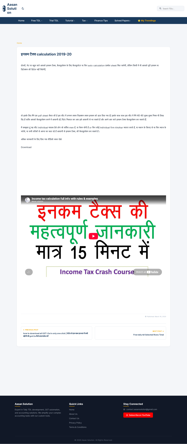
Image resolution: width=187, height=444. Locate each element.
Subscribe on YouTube (139, 415)
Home (21, 20)
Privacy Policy (75, 423)
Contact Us (74, 418)
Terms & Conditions (77, 427)
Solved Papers (122, 20)
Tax (84, 20)
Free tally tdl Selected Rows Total (148, 335)
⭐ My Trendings (147, 20)
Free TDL (36, 20)
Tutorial (69, 20)
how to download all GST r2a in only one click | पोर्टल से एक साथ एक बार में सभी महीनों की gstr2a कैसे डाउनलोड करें (55, 334)
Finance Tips (101, 20)
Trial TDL (53, 20)
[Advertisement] (90, 8)
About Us (73, 414)
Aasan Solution (12, 9)
